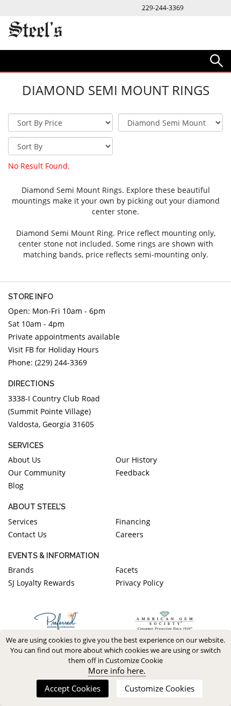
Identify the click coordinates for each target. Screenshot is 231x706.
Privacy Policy (139, 583)
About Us (24, 460)
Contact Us (27, 534)
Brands (21, 570)
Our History (136, 460)
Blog (16, 485)
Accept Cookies (72, 688)
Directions (31, 383)
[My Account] (216, 60)
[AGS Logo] (165, 620)
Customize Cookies (159, 688)
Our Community (37, 472)
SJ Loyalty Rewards (41, 583)
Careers (129, 534)
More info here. (117, 671)
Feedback (132, 472)
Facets (127, 570)
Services (23, 521)
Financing (133, 521)
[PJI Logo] (56, 620)
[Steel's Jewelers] (35, 30)
